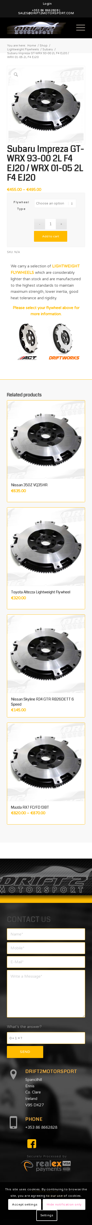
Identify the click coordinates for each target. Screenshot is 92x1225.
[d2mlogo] (38, 27)
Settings (46, 1215)
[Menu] (78, 27)
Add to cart (50, 236)
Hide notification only (64, 1204)
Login (47, 3)
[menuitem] (47, 4)
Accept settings (24, 1204)
